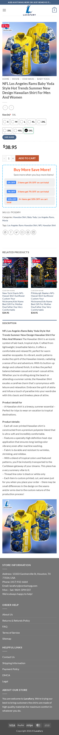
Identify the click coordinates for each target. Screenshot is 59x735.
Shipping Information (13, 663)
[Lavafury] (29, 10)
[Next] (56, 288)
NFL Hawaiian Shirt (47, 225)
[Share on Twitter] (16, 232)
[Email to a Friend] (22, 232)
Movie (15, 79)
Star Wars (28, 79)
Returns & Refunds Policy (16, 620)
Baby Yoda (43, 79)
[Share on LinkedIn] (33, 232)
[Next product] (5, 107)
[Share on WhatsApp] (5, 232)
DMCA (6, 675)
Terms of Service (11, 632)
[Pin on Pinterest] (28, 232)
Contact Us (8, 656)
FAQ (4, 626)
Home (5, 79)
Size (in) (6, 114)
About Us (7, 614)
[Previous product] (11, 107)
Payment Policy (10, 669)
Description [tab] (9, 323)
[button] (4, 10)
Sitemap (6, 638)
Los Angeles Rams (46, 217)
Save (7, 26)
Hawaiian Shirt (19, 217)
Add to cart (27, 158)
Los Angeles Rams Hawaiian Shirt (22, 225)
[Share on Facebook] (11, 232)
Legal (5, 681)
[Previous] (2, 288)
